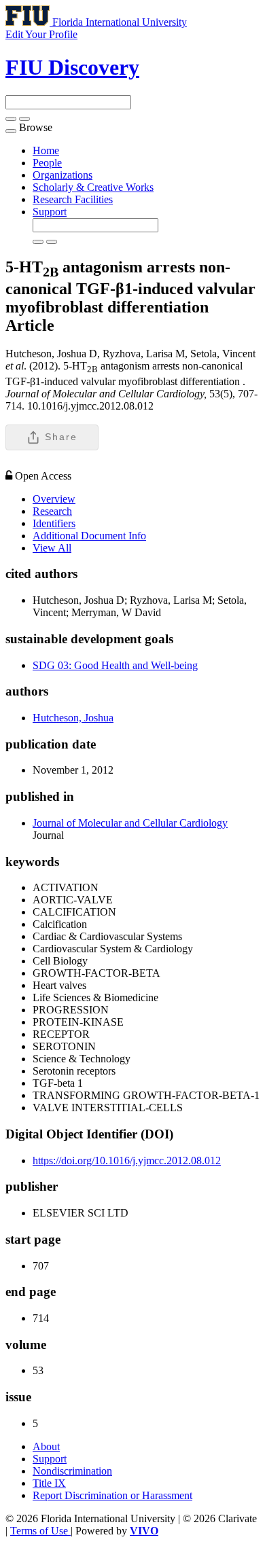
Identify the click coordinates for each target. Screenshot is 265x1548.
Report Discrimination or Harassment (112, 1495)
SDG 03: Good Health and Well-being (115, 665)
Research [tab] (52, 511)
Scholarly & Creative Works (93, 187)
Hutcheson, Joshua (73, 717)
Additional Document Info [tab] (89, 535)
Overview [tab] (54, 499)
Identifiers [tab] (54, 523)
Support (50, 211)
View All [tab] (52, 548)
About (46, 1446)
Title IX (49, 1483)
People (47, 162)
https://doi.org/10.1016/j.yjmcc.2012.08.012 (127, 1160)
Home (46, 150)
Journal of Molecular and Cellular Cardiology (130, 823)
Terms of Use (40, 1530)
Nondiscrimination (72, 1471)
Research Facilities (73, 199)
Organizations (62, 175)
